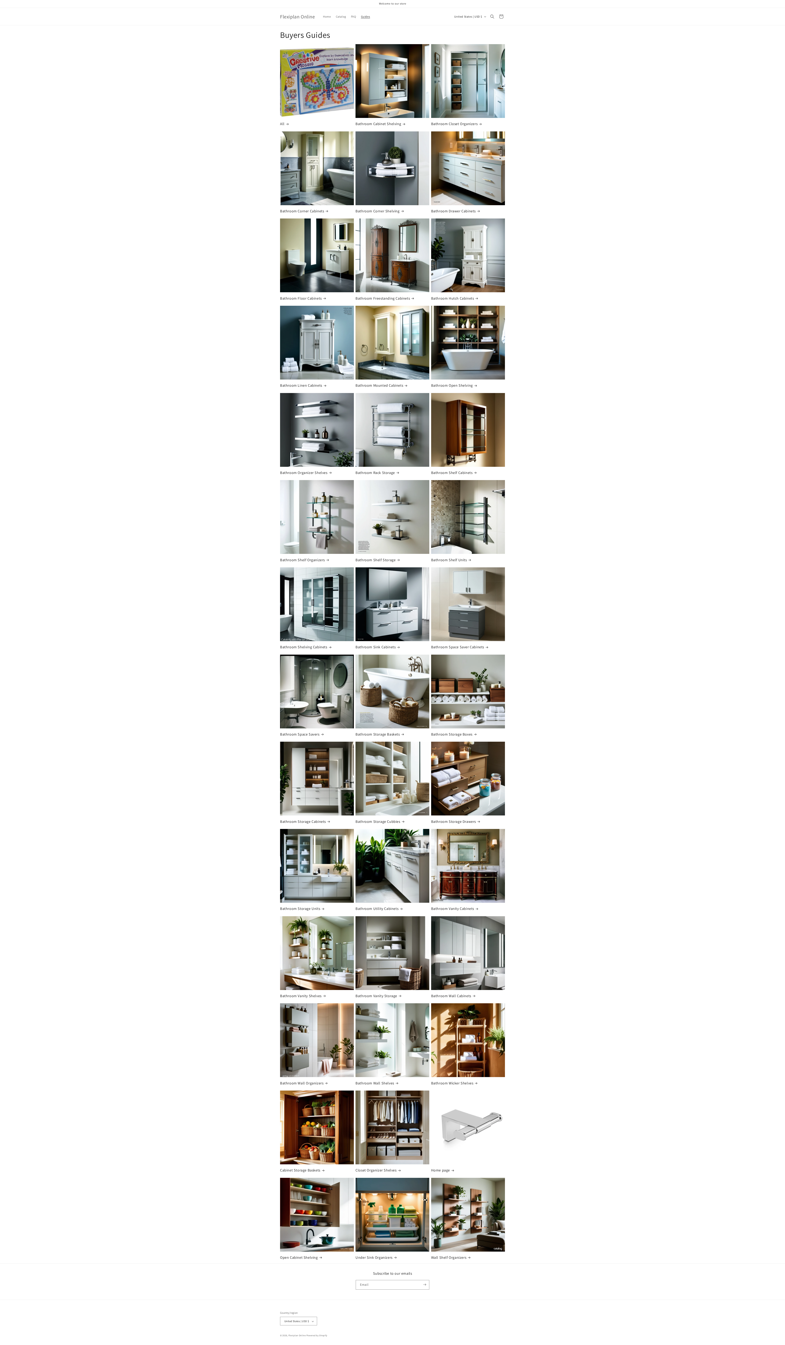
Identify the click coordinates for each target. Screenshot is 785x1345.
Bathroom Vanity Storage (376, 995)
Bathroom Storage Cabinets (303, 821)
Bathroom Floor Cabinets (301, 298)
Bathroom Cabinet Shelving (378, 123)
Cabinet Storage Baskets (300, 1170)
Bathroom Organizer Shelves (303, 472)
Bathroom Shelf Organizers (302, 560)
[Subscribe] (424, 1284)
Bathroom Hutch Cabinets (452, 298)
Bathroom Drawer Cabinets (453, 211)
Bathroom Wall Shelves (374, 1083)
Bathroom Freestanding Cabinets (382, 298)
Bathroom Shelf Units (449, 560)
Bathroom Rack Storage (375, 472)
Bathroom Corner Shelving (377, 211)
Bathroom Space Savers (300, 734)
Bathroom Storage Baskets (377, 734)
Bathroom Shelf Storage (375, 560)
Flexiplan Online (297, 1335)
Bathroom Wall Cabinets (451, 995)
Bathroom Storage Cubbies (377, 821)
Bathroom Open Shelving (452, 385)
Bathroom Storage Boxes (451, 734)
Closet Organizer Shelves (375, 1170)
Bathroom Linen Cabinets (301, 385)
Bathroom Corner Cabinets (302, 211)
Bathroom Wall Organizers (301, 1083)
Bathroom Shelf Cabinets (452, 472)
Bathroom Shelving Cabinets (303, 647)
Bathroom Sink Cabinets (375, 647)
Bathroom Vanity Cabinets (452, 908)
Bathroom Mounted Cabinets (379, 385)
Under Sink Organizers (373, 1257)
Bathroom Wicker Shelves (452, 1083)
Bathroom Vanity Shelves (301, 995)
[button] (492, 16)
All (282, 123)
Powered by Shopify (316, 1335)
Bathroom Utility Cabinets (376, 908)
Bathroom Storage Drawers (453, 821)
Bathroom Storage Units (300, 908)
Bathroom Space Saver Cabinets (457, 647)
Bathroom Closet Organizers (454, 123)
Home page (440, 1170)
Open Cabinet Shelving (299, 1257)
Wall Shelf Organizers (449, 1257)
